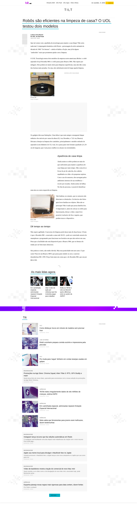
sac (92, 2)
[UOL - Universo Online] (30, 3)
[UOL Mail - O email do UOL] (96, 3)
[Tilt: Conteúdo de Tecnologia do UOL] (27, 3)
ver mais (53, 495)
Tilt (68, 10)
